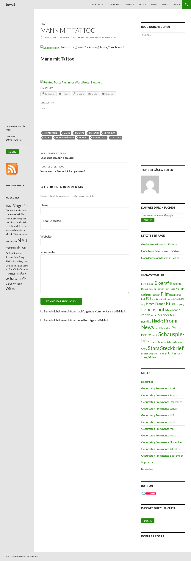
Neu (43, 23)
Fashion (160, 289)
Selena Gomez (174, 342)
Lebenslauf (153, 309)
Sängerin (153, 353)
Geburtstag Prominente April (158, 388)
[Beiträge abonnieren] (12, 168)
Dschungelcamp (148, 289)
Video (176, 4)
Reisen (154, 4)
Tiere (18, 273)
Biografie (163, 283)
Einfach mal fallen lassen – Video (160, 251)
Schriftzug (99, 137)
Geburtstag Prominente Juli (157, 415)
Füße (149, 298)
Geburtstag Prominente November (161, 442)
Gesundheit (114, 4)
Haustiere (10, 222)
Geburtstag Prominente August (160, 395)
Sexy (144, 349)
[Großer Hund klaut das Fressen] (150, 184)
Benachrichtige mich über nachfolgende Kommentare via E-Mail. (84, 311)
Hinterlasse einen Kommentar (98, 37)
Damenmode (12, 210)
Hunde (19, 222)
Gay (156, 298)
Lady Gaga (180, 304)
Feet (167, 288)
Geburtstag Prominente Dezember (161, 401)
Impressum (147, 462)
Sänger (144, 353)
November (147, 469)
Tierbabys (10, 273)
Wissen (17, 283)
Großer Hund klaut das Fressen (159, 244)
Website (45, 236)
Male (168, 310)
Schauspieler (12, 257)
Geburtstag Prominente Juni (158, 422)
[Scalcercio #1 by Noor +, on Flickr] (50, 47)
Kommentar (48, 252)
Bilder (142, 4)
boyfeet (179, 284)
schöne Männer (65, 137)
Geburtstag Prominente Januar (159, 408)
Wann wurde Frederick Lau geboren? (62, 169)
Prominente (12, 247)
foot (172, 295)
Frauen (9, 214)
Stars (153, 348)
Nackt (47, 137)
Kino (170, 303)
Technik (24, 269)
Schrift (83, 137)
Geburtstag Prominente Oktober (160, 448)
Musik (9, 234)
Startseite (97, 4)
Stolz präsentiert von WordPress (22, 556)
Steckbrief (172, 348)
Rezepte (130, 4)
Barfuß (144, 284)
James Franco (155, 304)
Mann (67, 133)
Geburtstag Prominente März (158, 435)
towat (10, 4)
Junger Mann (51, 133)
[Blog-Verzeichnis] (148, 493)
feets (172, 289)
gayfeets (171, 299)
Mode (146, 315)
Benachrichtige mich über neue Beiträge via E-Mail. (76, 320)
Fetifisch (156, 294)
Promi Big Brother (162, 328)
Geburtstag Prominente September (162, 455)
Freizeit (17, 214)
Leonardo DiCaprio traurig (56, 155)
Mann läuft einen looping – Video (160, 257)
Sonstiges (16, 265)
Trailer (163, 353)
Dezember (147, 381)
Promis (154, 335)
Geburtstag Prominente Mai (157, 428)
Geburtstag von (18, 218)
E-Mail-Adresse (50, 220)
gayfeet (162, 299)
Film (165, 294)
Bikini (151, 283)
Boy (174, 284)
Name (44, 205)
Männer (79, 133)
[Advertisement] (163, 102)
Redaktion (68, 37)
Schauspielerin (157, 342)
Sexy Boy (17, 261)
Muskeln (94, 133)
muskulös (109, 133)
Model (154, 315)
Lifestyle (14, 225)
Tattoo (116, 137)
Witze (165, 4)
